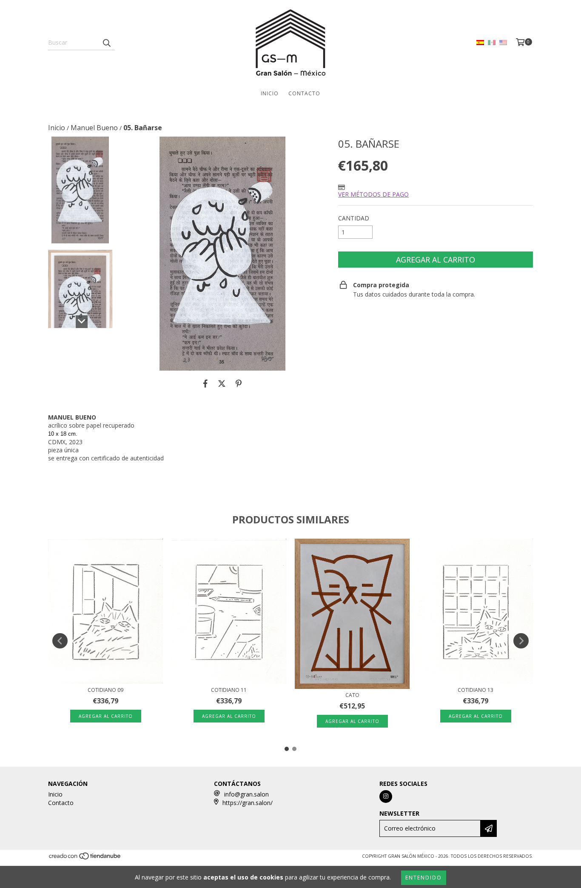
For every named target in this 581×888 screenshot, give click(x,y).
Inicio (270, 93)
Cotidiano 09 (105, 690)
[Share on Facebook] (205, 383)
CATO (352, 695)
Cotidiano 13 (475, 690)
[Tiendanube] (85, 858)
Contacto (304, 93)
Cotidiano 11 (229, 690)
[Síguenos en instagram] (385, 796)
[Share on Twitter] (222, 383)
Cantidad (353, 218)
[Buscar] (106, 42)
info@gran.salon (246, 794)
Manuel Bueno (94, 127)
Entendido (423, 877)
